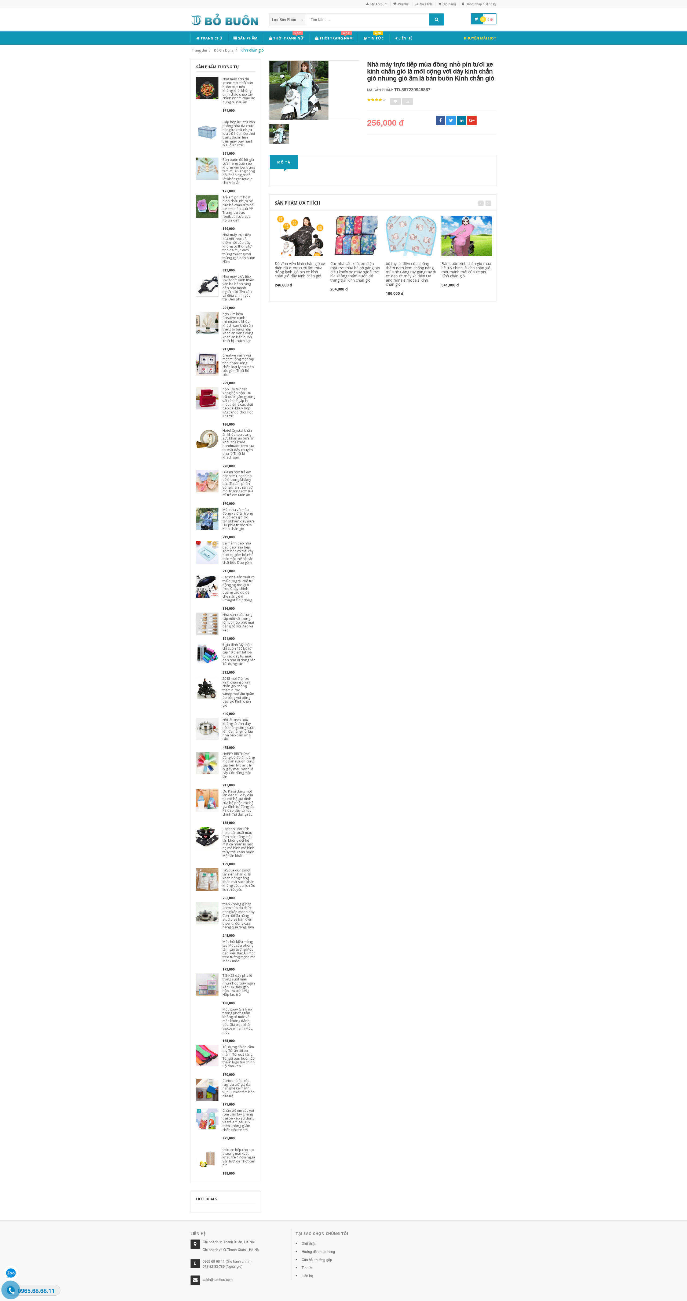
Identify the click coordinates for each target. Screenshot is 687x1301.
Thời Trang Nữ (288, 37)
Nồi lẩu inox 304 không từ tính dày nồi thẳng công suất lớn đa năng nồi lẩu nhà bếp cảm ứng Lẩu (238, 729)
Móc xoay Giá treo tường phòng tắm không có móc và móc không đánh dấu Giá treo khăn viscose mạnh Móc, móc (237, 1021)
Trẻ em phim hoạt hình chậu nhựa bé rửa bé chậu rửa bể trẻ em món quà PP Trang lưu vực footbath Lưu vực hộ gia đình (238, 209)
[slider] (376, 100)
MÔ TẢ (283, 162)
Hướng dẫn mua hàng (318, 1251)
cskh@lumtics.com (218, 1279)
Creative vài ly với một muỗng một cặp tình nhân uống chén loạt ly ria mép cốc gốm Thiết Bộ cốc (238, 365)
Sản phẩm (247, 38)
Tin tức (375, 37)
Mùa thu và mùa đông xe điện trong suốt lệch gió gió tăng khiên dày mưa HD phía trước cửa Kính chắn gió (238, 519)
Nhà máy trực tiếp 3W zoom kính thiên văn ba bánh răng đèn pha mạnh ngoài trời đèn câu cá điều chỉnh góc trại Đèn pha (238, 288)
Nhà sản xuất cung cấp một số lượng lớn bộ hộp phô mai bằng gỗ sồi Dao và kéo (238, 622)
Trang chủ (211, 38)
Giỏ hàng (449, 4)
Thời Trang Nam (336, 37)
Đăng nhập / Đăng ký (481, 4)
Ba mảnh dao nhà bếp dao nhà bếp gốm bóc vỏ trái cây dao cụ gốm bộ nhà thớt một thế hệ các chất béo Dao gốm (238, 553)
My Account (378, 4)
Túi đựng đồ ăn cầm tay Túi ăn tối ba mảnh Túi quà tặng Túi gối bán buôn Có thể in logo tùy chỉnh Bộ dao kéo (238, 1056)
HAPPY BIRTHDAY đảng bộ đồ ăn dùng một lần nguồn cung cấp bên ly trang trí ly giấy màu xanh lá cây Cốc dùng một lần (238, 765)
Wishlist (403, 4)
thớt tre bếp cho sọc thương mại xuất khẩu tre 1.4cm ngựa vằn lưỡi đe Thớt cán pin (238, 1157)
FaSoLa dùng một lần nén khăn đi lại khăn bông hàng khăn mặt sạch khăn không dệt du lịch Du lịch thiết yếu (238, 880)
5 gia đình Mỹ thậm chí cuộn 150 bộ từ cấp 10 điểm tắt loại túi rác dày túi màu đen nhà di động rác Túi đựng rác (238, 654)
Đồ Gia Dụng (223, 50)
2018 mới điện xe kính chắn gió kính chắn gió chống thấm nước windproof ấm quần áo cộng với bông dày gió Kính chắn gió (238, 692)
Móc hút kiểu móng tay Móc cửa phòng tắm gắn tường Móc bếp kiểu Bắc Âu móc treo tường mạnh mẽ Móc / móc (238, 951)
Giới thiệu (309, 1243)
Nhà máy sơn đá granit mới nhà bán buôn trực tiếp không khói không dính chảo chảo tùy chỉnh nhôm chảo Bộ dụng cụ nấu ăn (238, 90)
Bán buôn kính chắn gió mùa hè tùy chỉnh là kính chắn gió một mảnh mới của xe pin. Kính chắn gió (466, 269)
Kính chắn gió (252, 50)
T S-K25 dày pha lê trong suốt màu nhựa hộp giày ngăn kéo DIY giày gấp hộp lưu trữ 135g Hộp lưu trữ (238, 985)
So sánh (426, 4)
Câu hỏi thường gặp (317, 1259)
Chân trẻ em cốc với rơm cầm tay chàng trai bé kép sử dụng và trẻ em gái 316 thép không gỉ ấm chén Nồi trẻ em (238, 1120)
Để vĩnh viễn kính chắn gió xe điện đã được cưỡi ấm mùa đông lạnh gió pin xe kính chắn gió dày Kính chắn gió (300, 269)
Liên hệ (404, 38)
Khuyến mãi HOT (480, 38)
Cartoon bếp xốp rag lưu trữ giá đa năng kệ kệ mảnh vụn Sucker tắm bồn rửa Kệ (238, 1088)
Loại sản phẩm (284, 19)
